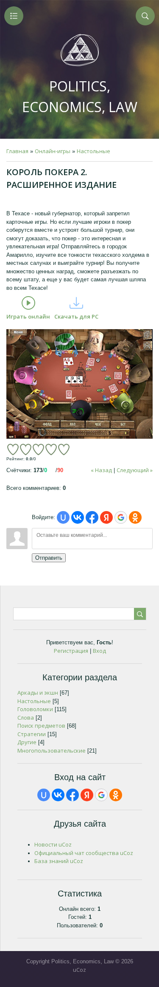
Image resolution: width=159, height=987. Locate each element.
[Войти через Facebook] (92, 517)
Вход (99, 650)
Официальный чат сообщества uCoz (83, 853)
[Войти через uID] (63, 517)
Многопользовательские (51, 750)
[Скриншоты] (79, 384)
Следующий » (135, 470)
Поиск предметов (41, 725)
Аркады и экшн (37, 692)
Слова (25, 717)
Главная (17, 151)
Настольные (93, 151)
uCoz (79, 969)
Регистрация (71, 650)
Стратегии (31, 734)
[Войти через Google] (120, 517)
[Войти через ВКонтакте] (77, 517)
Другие (26, 742)
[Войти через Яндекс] (106, 517)
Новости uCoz (53, 844)
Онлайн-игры (52, 151)
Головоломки (35, 709)
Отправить (48, 558)
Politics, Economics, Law (79, 96)
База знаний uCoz (58, 861)
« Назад (101, 470)
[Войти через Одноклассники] (135, 517)
